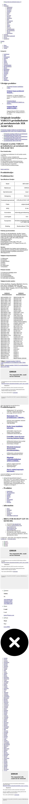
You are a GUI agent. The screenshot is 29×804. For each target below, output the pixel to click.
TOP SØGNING (12, 539)
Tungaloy (9, 10)
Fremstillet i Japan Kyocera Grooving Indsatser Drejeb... (16, 437)
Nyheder (6, 34)
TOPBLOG (3, 539)
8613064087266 (17, 524)
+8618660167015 (8, 602)
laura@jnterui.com (11, 527)
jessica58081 (7, 626)
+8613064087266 (8, 599)
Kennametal (10, 21)
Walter (8, 26)
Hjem (5, 4)
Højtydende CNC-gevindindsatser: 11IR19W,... (16, 416)
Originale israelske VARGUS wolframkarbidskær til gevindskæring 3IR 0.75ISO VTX (13, 363)
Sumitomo (9, 18)
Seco (8, 23)
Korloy (8, 12)
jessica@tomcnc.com (16, 525)
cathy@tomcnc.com (12, 528)
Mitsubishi (9, 8)
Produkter (6, 5)
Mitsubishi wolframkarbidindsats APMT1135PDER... (14, 459)
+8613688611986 (8, 603)
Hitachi (8, 16)
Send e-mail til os (5, 169)
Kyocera (9, 15)
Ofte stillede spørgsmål (9, 36)
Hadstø (8, 495)
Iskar (8, 19)
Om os (5, 37)
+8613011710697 (8, 601)
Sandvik (9, 22)
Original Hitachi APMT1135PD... (12, 107)
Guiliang (9, 494)
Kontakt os (6, 38)
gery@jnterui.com (11, 529)
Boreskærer (9, 33)
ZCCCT (9, 27)
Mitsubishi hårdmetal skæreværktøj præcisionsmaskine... (13, 448)
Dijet (8, 14)
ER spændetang (11, 30)
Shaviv (8, 31)
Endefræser (9, 7)
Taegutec (9, 11)
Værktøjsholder (10, 29)
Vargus (8, 25)
